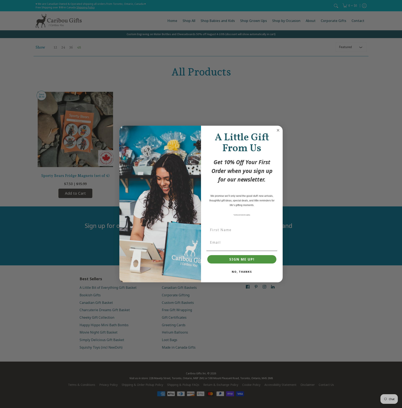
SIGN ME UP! (242, 259)
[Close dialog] (278, 130)
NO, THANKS (242, 272)
